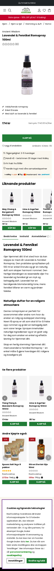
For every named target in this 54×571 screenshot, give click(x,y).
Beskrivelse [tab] (10, 236)
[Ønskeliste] (44, 10)
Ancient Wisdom (11, 31)
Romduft (49, 24)
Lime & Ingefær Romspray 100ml (31, 210)
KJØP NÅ (14, 482)
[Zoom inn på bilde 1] (27, 74)
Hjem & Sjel (16, 24)
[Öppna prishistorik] (17, 477)
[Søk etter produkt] (9, 10)
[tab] (24, 236)
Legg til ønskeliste (13, 145)
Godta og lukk (36, 560)
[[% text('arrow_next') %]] (49, 398)
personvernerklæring (21, 552)
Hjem (4, 24)
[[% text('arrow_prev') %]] (4, 398)
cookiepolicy (14, 555)
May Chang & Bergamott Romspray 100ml (11, 212)
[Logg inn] (39, 10)
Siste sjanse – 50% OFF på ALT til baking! (27, 17)
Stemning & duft (33, 24)
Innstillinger (15, 560)
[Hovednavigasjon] (4, 10)
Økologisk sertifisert (27, 3)
